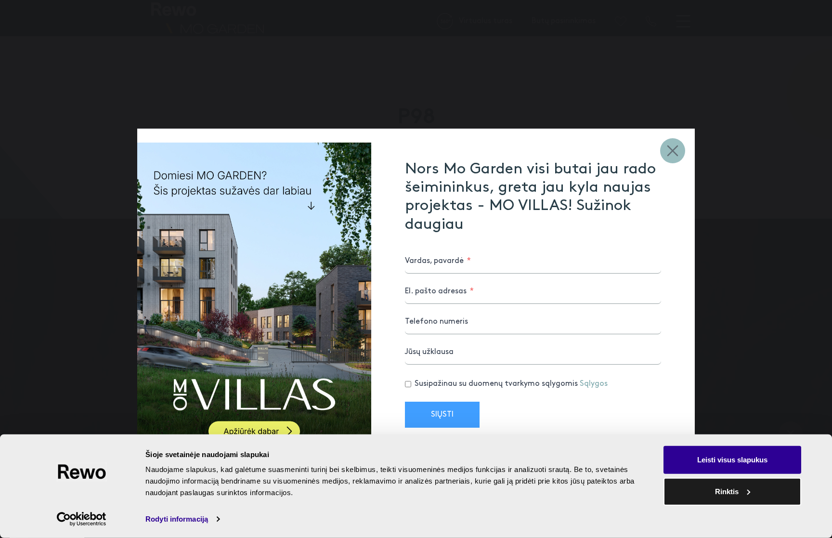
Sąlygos (594, 383)
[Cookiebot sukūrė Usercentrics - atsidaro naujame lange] (81, 519)
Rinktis (727, 491)
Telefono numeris (436, 321)
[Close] (672, 150)
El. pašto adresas (436, 291)
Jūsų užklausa (429, 351)
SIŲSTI (442, 414)
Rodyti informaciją (176, 519)
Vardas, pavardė (434, 260)
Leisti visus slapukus (732, 460)
